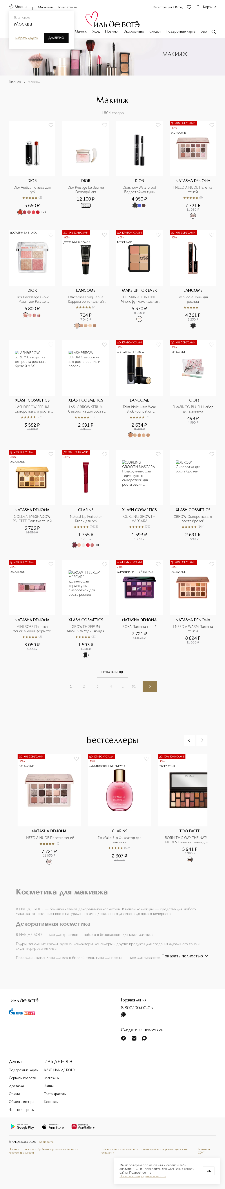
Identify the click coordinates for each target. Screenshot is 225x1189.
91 (134, 686)
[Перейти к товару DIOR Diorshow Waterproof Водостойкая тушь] (139, 170)
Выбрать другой (26, 38)
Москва (21, 7)
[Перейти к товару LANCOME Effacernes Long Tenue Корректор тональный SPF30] (85, 279)
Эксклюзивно (134, 31)
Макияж (81, 31)
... (123, 686)
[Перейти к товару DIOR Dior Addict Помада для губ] (32, 170)
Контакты (51, 1102)
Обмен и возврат (22, 1102)
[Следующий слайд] (201, 740)
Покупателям (67, 7)
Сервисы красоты (22, 1078)
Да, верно (56, 37)
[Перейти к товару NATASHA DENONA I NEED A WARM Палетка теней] (193, 609)
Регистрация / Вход (168, 7)
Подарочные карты (181, 31)
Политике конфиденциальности (143, 1176)
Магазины (45, 7)
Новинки (111, 31)
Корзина (209, 7)
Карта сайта (46, 1142)
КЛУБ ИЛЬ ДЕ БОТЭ (59, 1070)
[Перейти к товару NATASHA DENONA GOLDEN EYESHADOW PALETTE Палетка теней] (32, 499)
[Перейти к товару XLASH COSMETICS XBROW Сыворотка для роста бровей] (193, 499)
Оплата (14, 1094)
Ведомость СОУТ (204, 1151)
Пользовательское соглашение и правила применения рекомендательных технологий (144, 1151)
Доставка (16, 1086)
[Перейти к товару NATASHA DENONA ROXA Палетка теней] (139, 609)
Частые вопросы (21, 1110)
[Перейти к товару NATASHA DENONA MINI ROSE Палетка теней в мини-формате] (32, 609)
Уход (96, 31)
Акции (49, 1086)
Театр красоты (55, 1094)
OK (209, 1171)
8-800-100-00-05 (137, 1008)
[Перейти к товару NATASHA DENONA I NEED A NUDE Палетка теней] (193, 170)
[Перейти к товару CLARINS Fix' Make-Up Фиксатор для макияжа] (123, 812)
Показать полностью (182, 956)
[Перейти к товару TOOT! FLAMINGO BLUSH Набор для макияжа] (193, 389)
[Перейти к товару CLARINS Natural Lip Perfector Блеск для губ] (85, 499)
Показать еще (113, 672)
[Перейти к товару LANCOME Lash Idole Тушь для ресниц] (193, 279)
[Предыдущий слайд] (189, 740)
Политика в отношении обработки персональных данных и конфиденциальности (43, 1151)
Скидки (155, 31)
